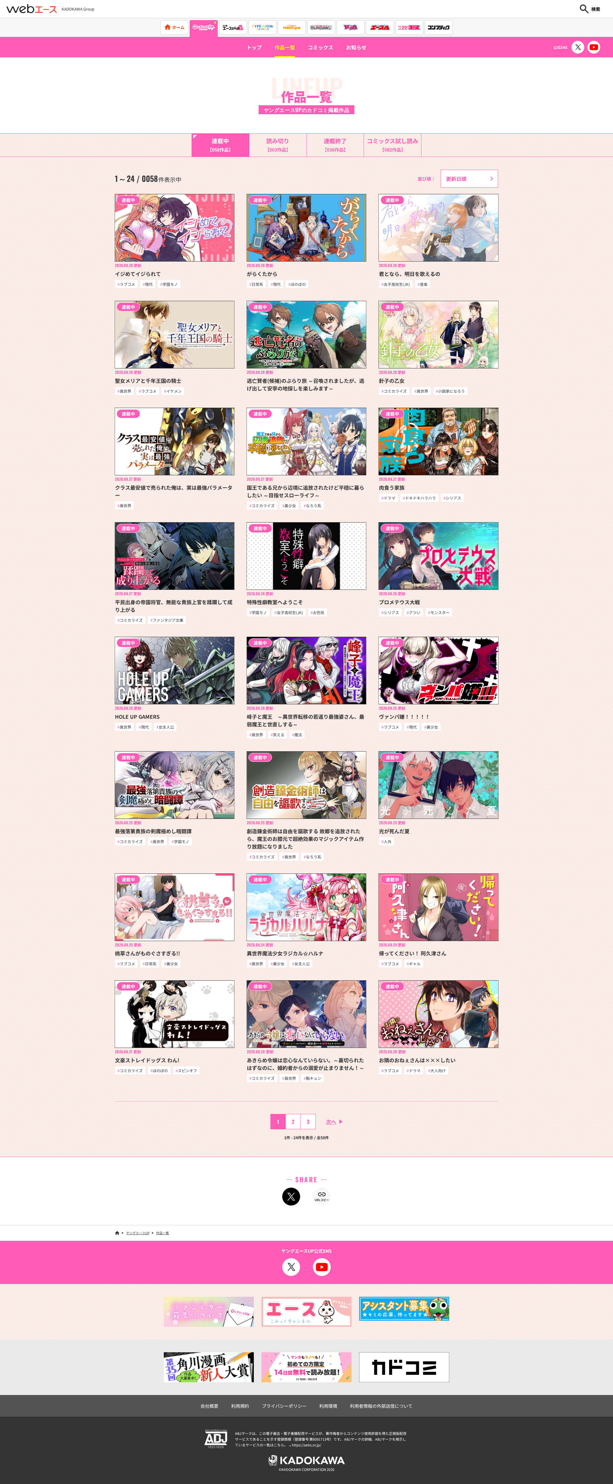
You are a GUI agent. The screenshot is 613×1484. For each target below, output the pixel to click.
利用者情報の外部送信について (381, 1406)
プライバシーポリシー (284, 1406)
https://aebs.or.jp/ (306, 1444)
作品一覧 (285, 47)
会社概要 (209, 1406)
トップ (254, 47)
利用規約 (240, 1406)
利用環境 (328, 1406)
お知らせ (356, 47)
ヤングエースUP (137, 1232)
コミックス (320, 47)
